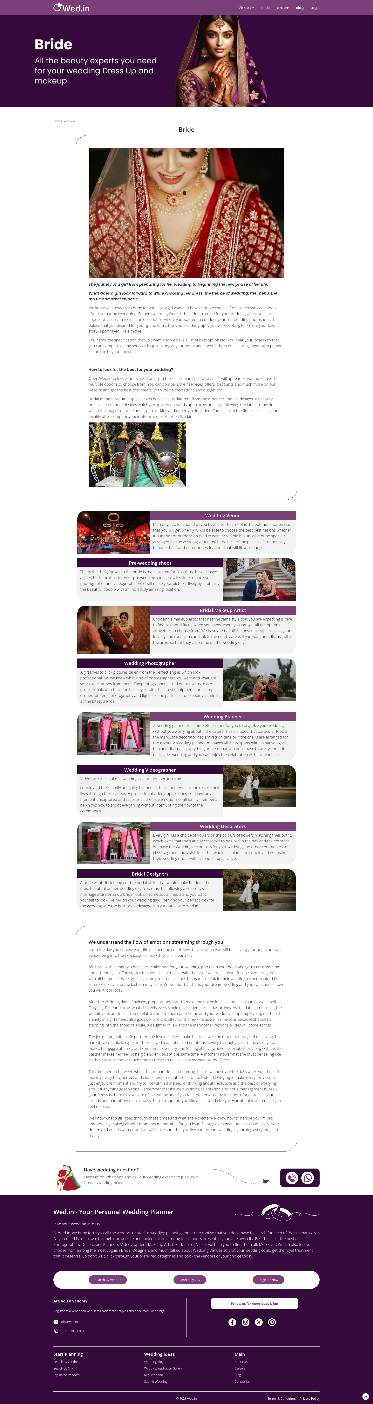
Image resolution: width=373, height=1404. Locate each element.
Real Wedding (153, 1375)
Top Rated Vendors (66, 1375)
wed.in (192, 1398)
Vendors (245, 7)
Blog (300, 7)
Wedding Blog (153, 1362)
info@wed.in (69, 1322)
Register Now (268, 1280)
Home (57, 121)
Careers (240, 1368)
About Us (241, 1362)
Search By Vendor (108, 1280)
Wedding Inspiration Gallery (163, 1368)
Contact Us (242, 1381)
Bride (265, 7)
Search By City (190, 1280)
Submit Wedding (155, 1381)
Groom (283, 7)
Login (315, 7)
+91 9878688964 (71, 1331)
